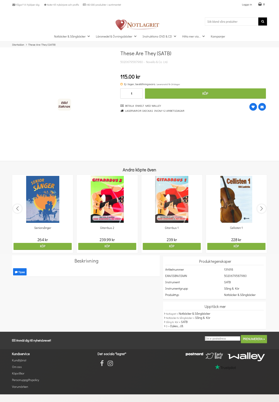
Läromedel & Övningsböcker (114, 36)
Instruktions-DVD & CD (157, 36)
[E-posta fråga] (262, 107)
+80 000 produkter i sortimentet (103, 4)
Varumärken (20, 387)
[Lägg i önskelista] (253, 107)
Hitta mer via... (191, 36)
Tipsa (21, 272)
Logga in (247, 4)
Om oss (17, 367)
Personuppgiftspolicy (25, 380)
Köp (205, 93)
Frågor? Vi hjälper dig (27, 4)
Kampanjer (218, 36)
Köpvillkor (18, 373)
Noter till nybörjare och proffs (63, 4)
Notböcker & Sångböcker (70, 36)
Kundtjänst (19, 360)
